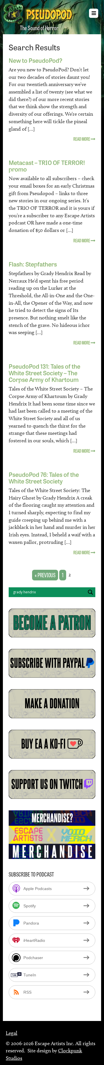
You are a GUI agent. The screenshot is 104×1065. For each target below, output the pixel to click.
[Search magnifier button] (90, 592)
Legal (11, 1033)
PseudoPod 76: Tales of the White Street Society (44, 477)
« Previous (45, 575)
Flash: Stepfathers (33, 263)
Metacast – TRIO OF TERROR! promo (47, 165)
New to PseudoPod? (35, 60)
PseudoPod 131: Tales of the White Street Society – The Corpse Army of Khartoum (44, 372)
